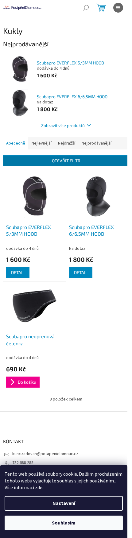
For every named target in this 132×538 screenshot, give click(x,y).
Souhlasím (64, 523)
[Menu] (118, 8)
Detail (18, 272)
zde (38, 487)
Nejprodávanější (96, 143)
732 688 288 (22, 463)
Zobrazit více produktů (63, 125)
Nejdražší (66, 143)
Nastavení (63, 503)
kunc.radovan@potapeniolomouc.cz (45, 454)
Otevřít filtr (66, 160)
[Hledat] (86, 8)
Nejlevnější (42, 143)
